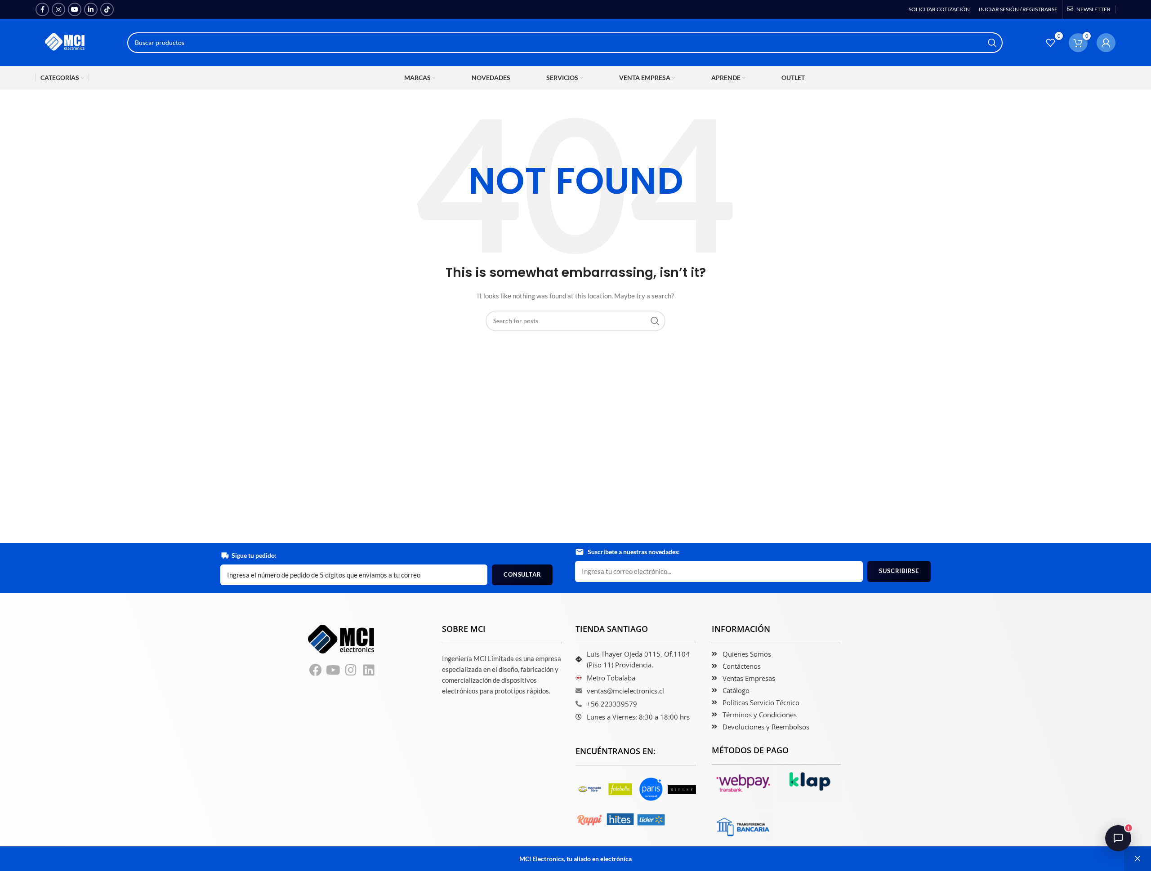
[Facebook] (315, 670)
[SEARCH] (992, 42)
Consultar (522, 574)
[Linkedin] (369, 670)
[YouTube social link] (74, 9)
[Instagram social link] (58, 9)
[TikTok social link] (107, 9)
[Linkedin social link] (91, 9)
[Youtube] (333, 670)
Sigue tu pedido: (254, 555)
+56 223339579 (612, 703)
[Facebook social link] (42, 9)
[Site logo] (66, 41)
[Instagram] (351, 670)
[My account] (1106, 43)
